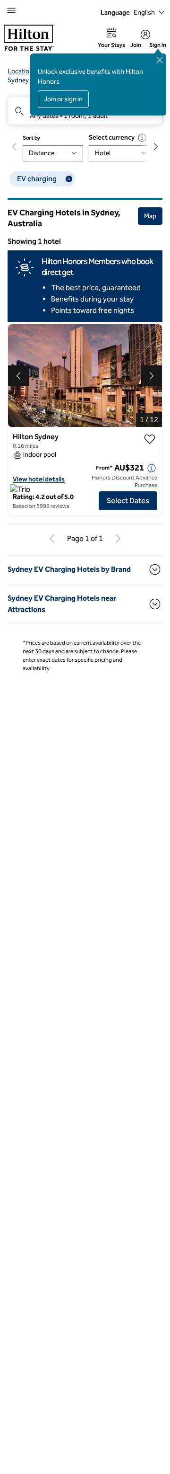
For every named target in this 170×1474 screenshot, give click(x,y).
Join (135, 45)
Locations (22, 71)
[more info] (151, 468)
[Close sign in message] (159, 60)
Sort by (31, 137)
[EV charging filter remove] (69, 179)
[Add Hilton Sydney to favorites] (149, 439)
